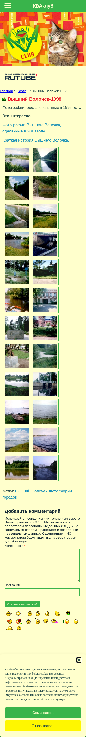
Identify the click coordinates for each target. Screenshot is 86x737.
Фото (22, 91)
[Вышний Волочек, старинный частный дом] (45, 272)
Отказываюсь (43, 726)
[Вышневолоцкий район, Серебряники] (16, 468)
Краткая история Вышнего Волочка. (35, 140)
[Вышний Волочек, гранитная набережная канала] (16, 216)
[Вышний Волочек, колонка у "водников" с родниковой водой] (16, 272)
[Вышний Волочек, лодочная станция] (16, 300)
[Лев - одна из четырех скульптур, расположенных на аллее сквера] (16, 356)
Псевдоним (12, 585)
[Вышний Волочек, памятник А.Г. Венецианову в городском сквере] (16, 328)
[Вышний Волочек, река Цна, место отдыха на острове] (16, 244)
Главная (6, 91)
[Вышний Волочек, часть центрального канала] (45, 160)
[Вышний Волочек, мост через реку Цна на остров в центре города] (45, 216)
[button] (78, 660)
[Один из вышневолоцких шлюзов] (45, 244)
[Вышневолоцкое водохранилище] (16, 412)
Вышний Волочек (31, 491)
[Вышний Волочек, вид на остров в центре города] (16, 160)
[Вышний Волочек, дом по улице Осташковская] (45, 300)
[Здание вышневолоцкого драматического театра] (45, 328)
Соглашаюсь (43, 713)
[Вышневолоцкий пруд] (45, 356)
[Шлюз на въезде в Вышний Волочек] (45, 468)
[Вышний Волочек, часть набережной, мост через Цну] (45, 188)
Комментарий (15, 546)
